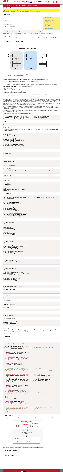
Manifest (46, 22)
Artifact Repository (24, 37)
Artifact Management (15, 5)
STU (36, 10)
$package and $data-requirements (49, 20)
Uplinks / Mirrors (47, 25)
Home (4, 5)
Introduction (9, 5)
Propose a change (29, 471)
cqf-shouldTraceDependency (15, 107)
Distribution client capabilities (49, 28)
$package (5, 81)
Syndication (46, 24)
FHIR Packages (10, 28)
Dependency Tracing (48, 21)
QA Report (13, 471)
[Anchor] (11, 14)
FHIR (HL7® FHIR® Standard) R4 (48, 10)
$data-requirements (7, 82)
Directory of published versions (34, 11)
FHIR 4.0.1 (38, 470)
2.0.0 (15, 11)
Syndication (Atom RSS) (7, 24)
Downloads (30, 5)
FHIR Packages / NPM (48, 17)
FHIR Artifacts (23, 5)
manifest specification (12, 333)
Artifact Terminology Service (33, 37)
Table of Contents (8, 471)
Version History (35, 5)
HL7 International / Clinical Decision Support (14, 470)
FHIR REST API (47, 18)
